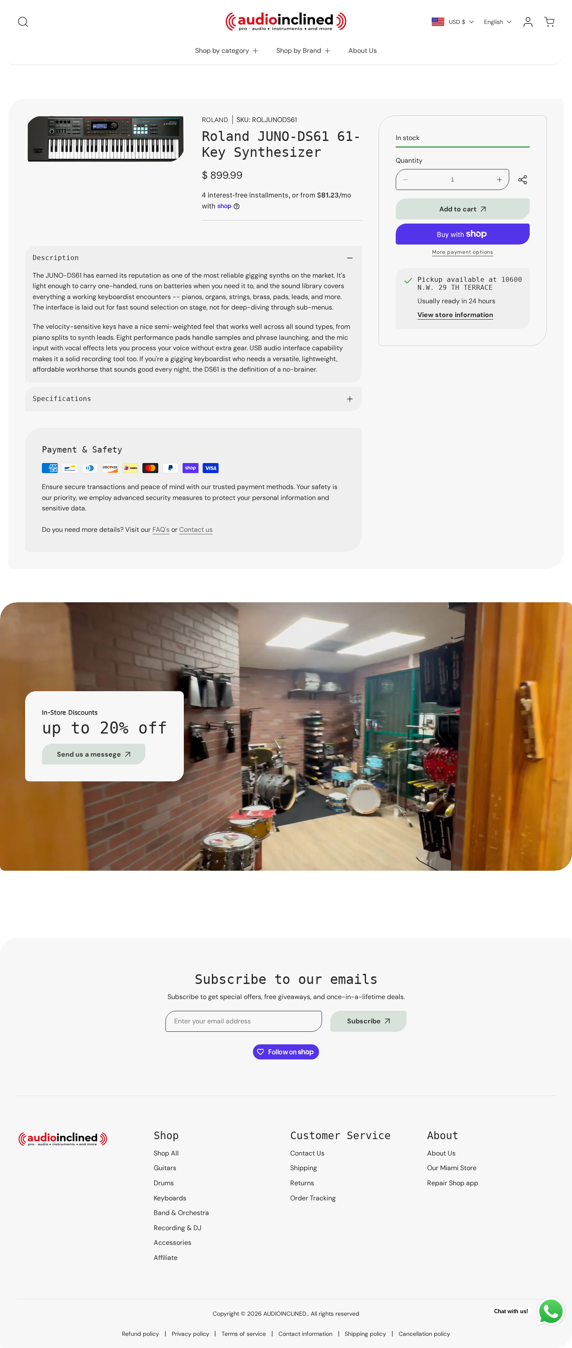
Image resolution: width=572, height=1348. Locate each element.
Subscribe (364, 1021)
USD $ (457, 22)
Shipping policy (365, 1334)
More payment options (462, 252)
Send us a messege (89, 754)
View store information (455, 314)
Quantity (409, 160)
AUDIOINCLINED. (285, 1313)
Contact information (305, 1334)
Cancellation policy (424, 1334)
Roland (215, 119)
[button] (227, 50)
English (493, 22)
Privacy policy (190, 1334)
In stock (408, 137)
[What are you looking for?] (23, 22)
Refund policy (140, 1334)
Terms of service (244, 1334)
